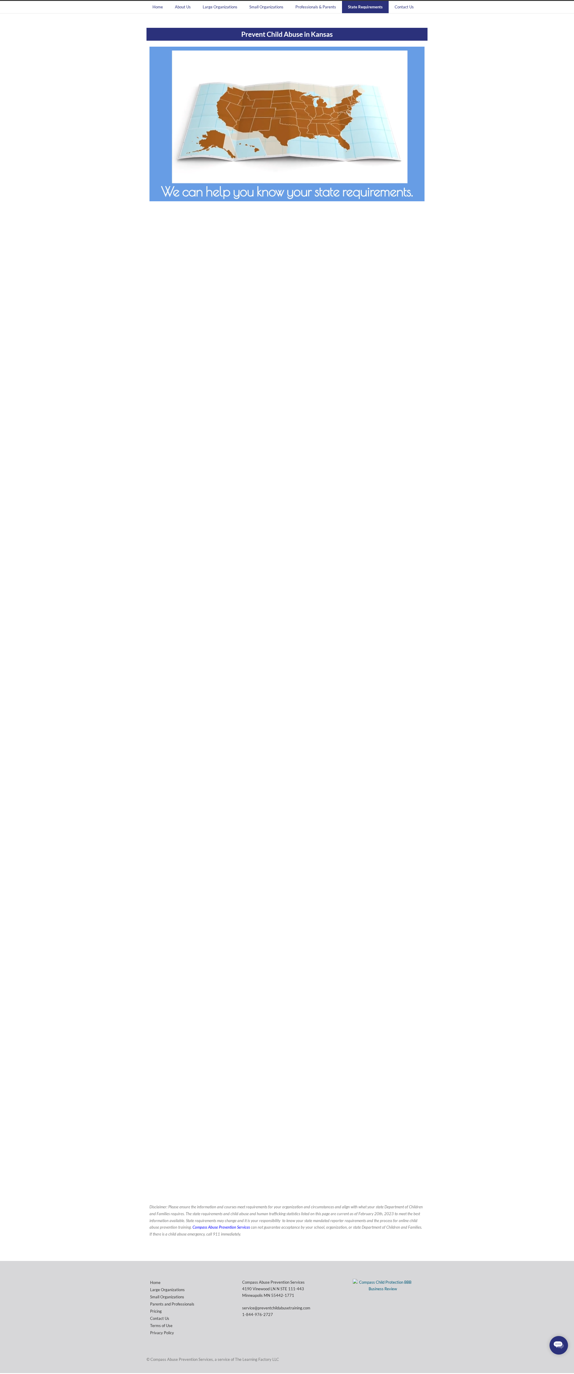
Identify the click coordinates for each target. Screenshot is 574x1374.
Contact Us (404, 6)
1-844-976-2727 (257, 1314)
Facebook (422, 1359)
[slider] (293, 196)
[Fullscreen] (419, 196)
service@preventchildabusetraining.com (276, 1308)
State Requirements (365, 6)
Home (157, 6)
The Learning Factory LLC (257, 1359)
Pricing (156, 1311)
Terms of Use (161, 1325)
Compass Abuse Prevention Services (221, 1227)
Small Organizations (266, 6)
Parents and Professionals (172, 1304)
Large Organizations (220, 6)
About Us (183, 6)
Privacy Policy (162, 1332)
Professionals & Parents (315, 6)
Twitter (410, 1359)
